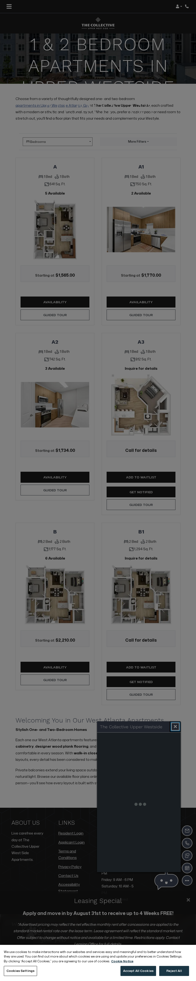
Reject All (174, 971)
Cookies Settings (20, 971)
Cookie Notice (122, 961)
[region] (98, 963)
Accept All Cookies (138, 971)
